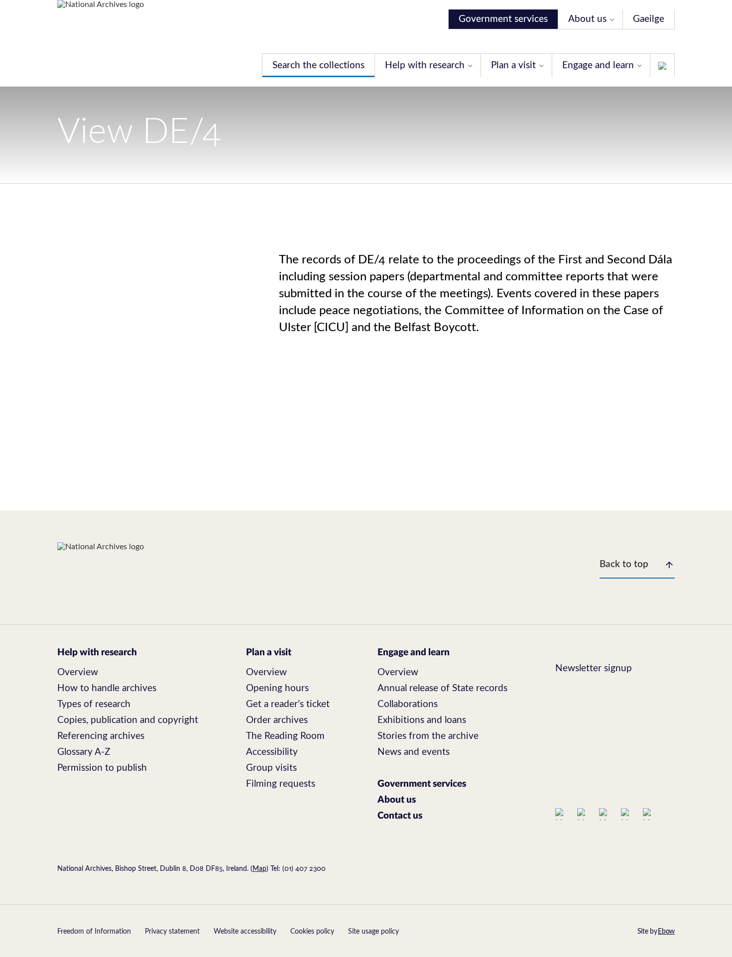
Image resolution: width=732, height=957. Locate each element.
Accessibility (272, 752)
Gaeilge (648, 19)
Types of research (93, 704)
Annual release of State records (442, 688)
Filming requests (280, 784)
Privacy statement (172, 931)
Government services (503, 19)
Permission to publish (102, 768)
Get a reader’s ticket (288, 704)
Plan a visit (513, 65)
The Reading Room (285, 736)
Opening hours (277, 688)
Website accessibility (245, 931)
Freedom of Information (94, 931)
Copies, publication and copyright (127, 720)
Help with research (425, 65)
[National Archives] (100, 43)
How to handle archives (106, 688)
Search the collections (318, 65)
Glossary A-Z (83, 752)
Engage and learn (598, 65)
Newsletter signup (593, 668)
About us (587, 19)
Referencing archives (100, 736)
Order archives (277, 720)
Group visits (271, 768)
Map (259, 868)
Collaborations (407, 704)
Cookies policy (312, 931)
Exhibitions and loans (421, 720)
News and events (413, 752)
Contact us (399, 816)
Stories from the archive (428, 736)
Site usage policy (373, 931)
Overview (77, 672)
